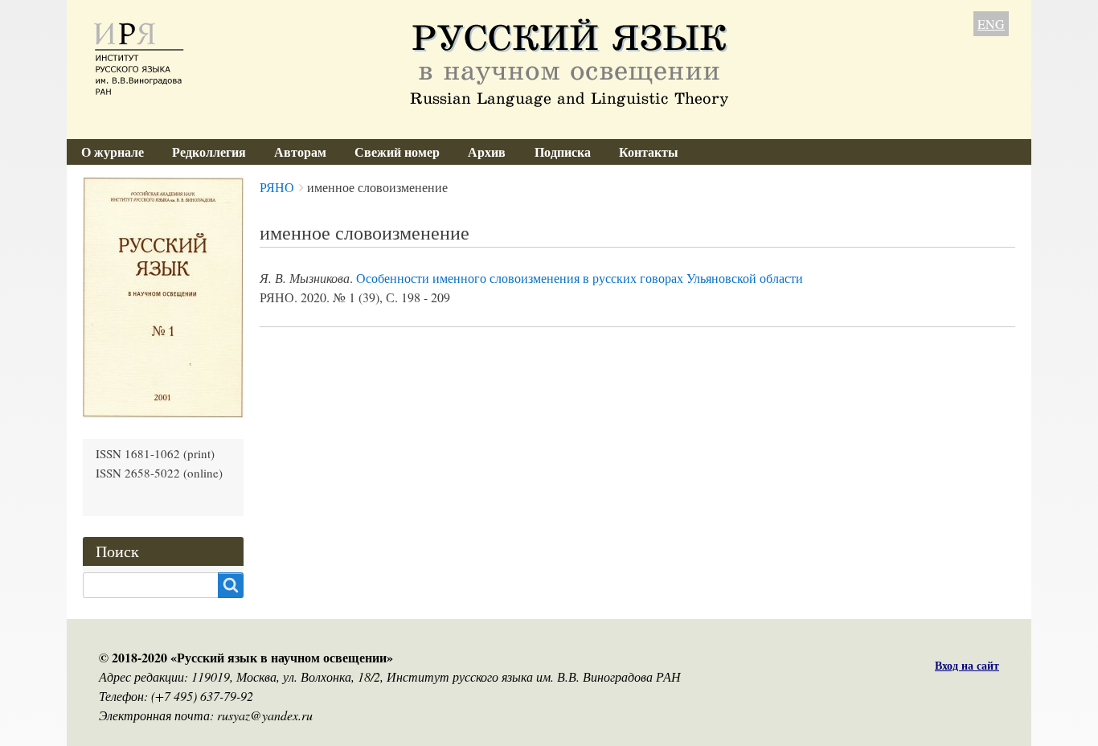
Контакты (648, 151)
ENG (991, 23)
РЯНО (277, 186)
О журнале (112, 151)
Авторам (300, 151)
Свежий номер (397, 151)
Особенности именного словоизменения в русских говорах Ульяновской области (579, 277)
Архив (487, 151)
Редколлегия (209, 151)
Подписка (563, 151)
